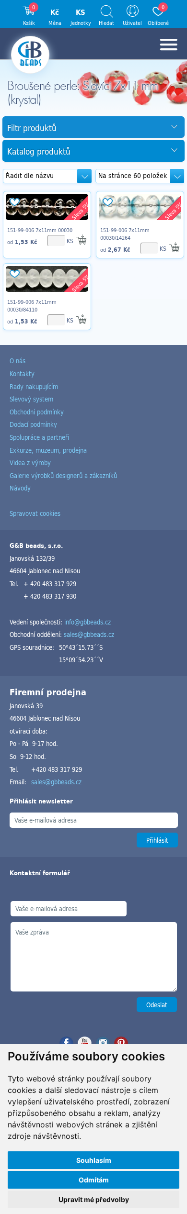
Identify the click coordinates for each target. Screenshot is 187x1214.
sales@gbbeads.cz (89, 634)
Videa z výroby (30, 462)
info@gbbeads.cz (87, 622)
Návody (20, 488)
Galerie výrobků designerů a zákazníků (63, 475)
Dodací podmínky (33, 424)
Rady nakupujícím (34, 386)
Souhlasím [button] (93, 1160)
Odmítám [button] (94, 1180)
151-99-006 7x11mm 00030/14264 (125, 234)
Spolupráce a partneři (39, 437)
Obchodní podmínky (37, 412)
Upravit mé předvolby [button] (93, 1199)
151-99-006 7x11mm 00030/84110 (32, 305)
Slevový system (31, 399)
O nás (17, 361)
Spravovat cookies (35, 513)
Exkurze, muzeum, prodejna (48, 450)
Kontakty (22, 373)
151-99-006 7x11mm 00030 (39, 230)
